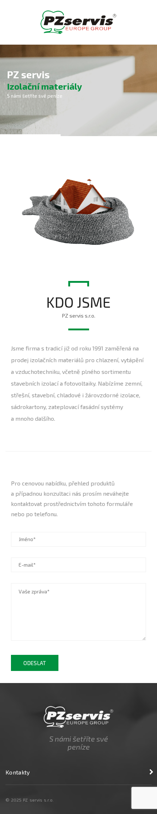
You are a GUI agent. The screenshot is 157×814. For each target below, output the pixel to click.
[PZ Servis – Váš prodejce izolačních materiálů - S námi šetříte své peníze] (78, 21)
